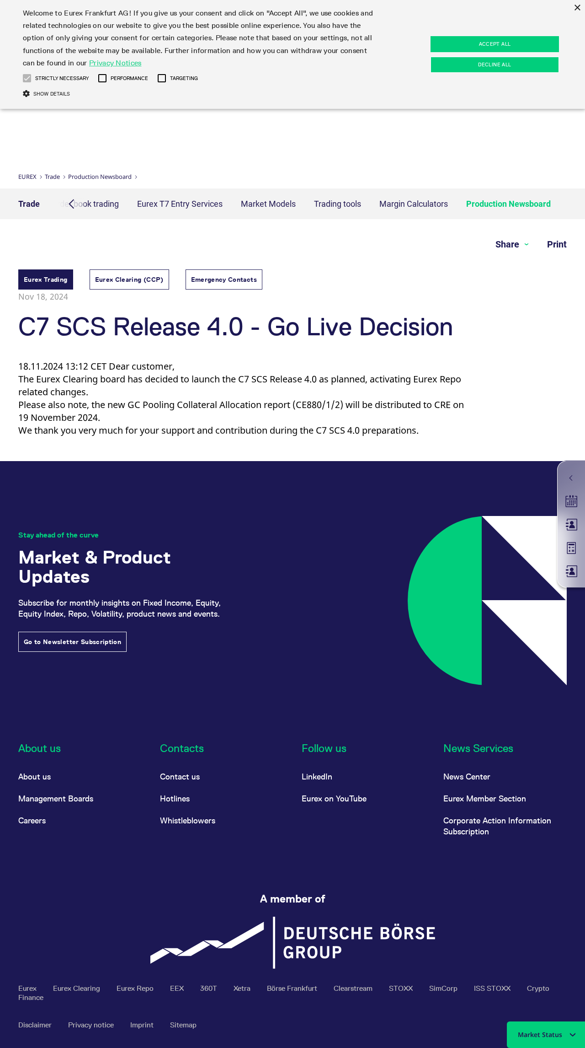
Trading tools (337, 204)
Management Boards (55, 798)
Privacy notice (92, 1025)
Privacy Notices (115, 63)
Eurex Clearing (77, 988)
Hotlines (175, 798)
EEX (178, 988)
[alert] (292, 54)
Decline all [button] (494, 64)
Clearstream (354, 988)
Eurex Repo (136, 988)
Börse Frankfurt (293, 988)
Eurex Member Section (484, 798)
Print (557, 244)
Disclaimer (35, 1025)
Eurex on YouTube (334, 798)
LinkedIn (317, 776)
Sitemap (183, 1025)
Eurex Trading (46, 279)
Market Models (268, 204)
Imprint (142, 1025)
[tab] (45, 280)
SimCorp (444, 988)
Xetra (243, 988)
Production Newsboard (100, 176)
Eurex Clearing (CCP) (129, 279)
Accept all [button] (495, 44)
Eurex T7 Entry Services (180, 204)
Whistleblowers (187, 820)
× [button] (577, 8)
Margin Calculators (413, 204)
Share (508, 244)
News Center (466, 776)
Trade (52, 176)
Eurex (27, 176)
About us (34, 776)
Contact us (180, 776)
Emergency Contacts (224, 279)
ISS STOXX (493, 988)
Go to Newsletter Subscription (72, 641)
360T (209, 988)
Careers (32, 820)
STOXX (402, 988)
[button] (27, 78)
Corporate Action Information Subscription (497, 826)
